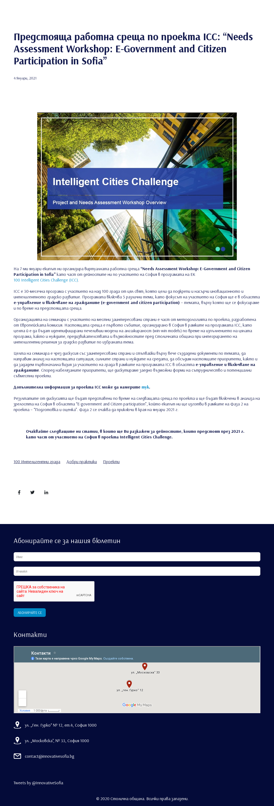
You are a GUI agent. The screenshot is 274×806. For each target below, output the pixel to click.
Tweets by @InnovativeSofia (38, 782)
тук (145, 387)
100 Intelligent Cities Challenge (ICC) (46, 280)
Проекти (111, 461)
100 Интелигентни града (37, 461)
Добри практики (81, 461)
